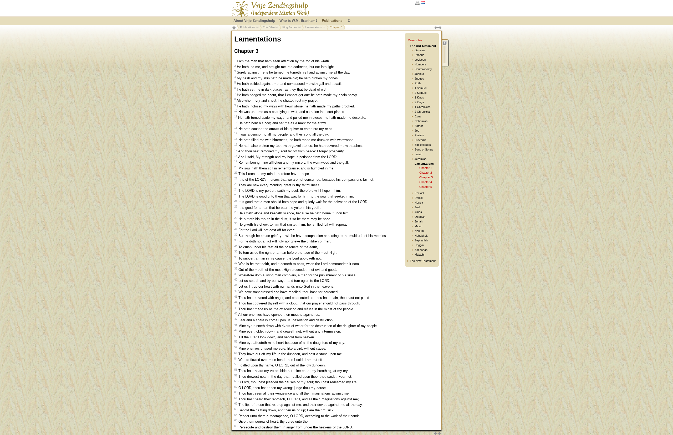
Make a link (415, 40)
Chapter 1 (425, 167)
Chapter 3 (426, 177)
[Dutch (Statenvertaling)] (423, 3)
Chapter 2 (425, 172)
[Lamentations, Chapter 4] (439, 432)
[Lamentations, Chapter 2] (436, 432)
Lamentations (313, 27)
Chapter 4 (425, 182)
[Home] (270, 9)
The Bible (269, 27)
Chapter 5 (425, 186)
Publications (247, 27)
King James (289, 27)
